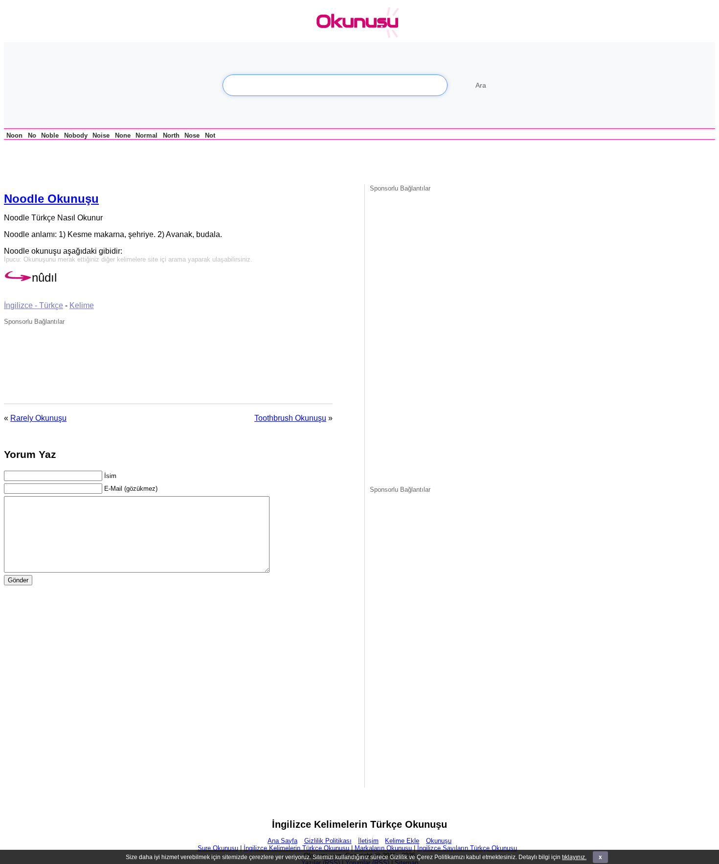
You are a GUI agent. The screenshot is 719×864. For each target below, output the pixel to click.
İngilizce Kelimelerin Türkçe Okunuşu (296, 848)
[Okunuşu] (360, 23)
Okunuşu (438, 840)
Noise (101, 135)
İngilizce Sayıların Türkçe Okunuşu (467, 848)
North (171, 135)
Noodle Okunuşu (51, 198)
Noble (50, 135)
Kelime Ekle (402, 840)
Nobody (76, 135)
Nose (192, 135)
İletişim (368, 840)
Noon (14, 135)
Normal (146, 135)
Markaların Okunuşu (383, 848)
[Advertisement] (118, 160)
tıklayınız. (574, 857)
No (32, 135)
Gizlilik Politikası (328, 840)
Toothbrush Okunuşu (290, 418)
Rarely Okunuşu (38, 418)
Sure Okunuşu (218, 848)
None (123, 135)
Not (210, 135)
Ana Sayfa (282, 840)
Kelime (81, 305)
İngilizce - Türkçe (33, 305)
